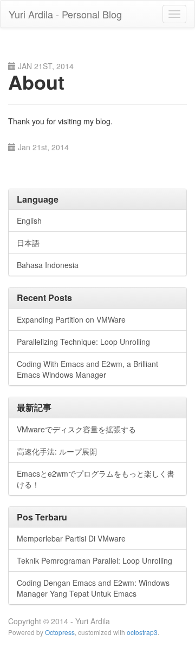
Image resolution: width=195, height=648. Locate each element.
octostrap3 (142, 632)
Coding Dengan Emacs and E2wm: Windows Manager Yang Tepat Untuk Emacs (93, 588)
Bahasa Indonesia (48, 264)
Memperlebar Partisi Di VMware (71, 538)
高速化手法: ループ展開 (57, 451)
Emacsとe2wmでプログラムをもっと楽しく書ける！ (95, 479)
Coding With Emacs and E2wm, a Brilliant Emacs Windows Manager (87, 369)
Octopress (60, 632)
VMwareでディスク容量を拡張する (76, 429)
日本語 (28, 242)
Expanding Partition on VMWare (71, 319)
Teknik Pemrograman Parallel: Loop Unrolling (94, 560)
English (29, 220)
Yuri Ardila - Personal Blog (65, 14)
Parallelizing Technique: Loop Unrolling (83, 341)
